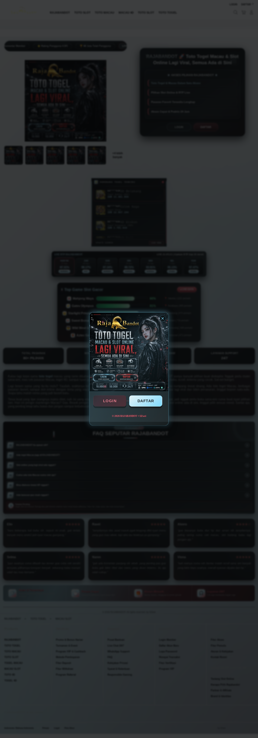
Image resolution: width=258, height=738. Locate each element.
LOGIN (110, 401)
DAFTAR (145, 401)
